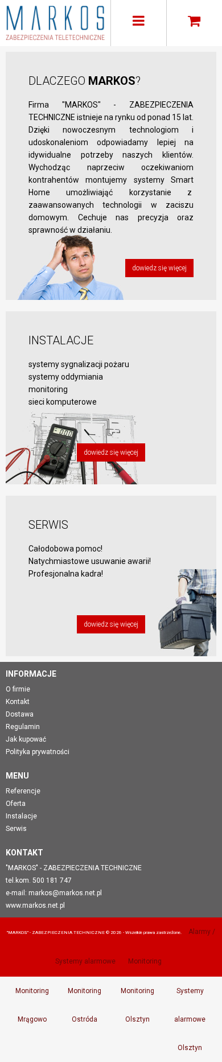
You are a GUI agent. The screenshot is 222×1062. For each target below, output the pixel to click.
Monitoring (145, 961)
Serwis (16, 829)
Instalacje (21, 816)
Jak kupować (26, 739)
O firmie (18, 689)
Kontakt (18, 702)
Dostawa (20, 714)
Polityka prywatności (37, 752)
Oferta (16, 804)
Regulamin (23, 727)
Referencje (23, 791)
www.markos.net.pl (35, 905)
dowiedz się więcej (159, 268)
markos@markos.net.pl (65, 893)
